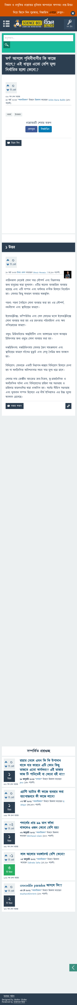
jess (21, 782)
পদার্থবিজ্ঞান (23, 100)
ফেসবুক (31, 129)
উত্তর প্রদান (21, 272)
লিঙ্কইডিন (45, 129)
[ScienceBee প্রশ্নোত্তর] (34, 22)
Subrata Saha (34, 862)
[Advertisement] (38, 191)
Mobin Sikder (20, 999)
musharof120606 (28, 893)
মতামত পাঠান (9, 996)
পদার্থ (9, 114)
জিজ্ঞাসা (38, 100)
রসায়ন (38, 779)
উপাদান (18, 114)
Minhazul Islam (34, 836)
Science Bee (19, 1002)
